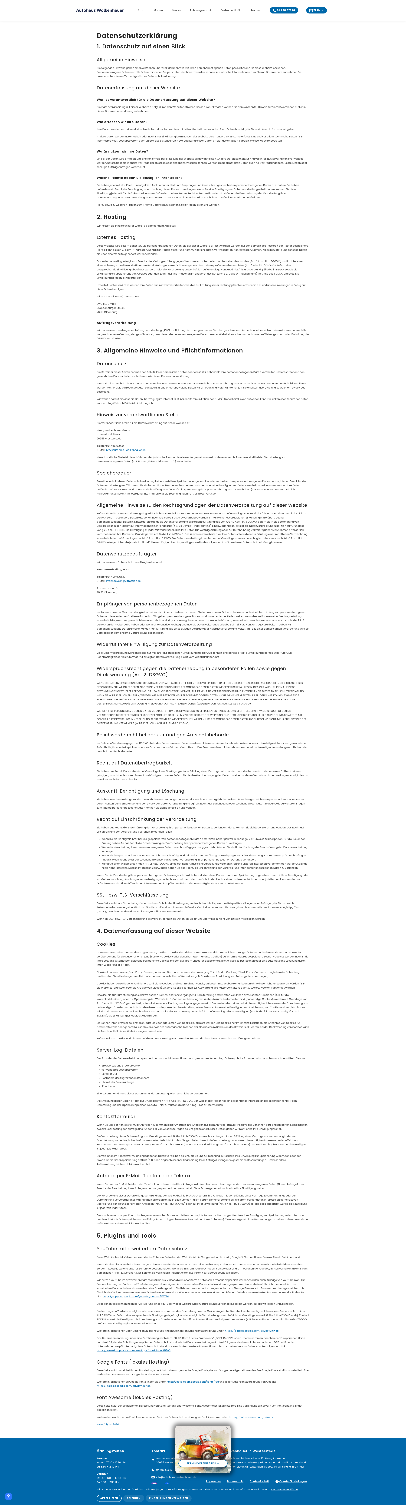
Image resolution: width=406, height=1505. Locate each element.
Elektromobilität (230, 10)
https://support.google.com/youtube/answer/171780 (136, 1296)
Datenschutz (235, 1481)
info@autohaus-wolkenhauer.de (126, 450)
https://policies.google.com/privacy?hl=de (252, 1331)
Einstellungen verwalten (168, 1498)
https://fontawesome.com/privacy (251, 1417)
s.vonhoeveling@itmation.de (123, 581)
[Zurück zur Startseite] (102, 10)
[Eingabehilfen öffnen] (8, 1496)
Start (141, 10)
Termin (318, 10)
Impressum (213, 1481)
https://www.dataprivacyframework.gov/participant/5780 (133, 1350)
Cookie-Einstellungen (293, 1481)
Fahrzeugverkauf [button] (200, 10)
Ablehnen (134, 1498)
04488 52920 (286, 10)
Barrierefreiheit (259, 1481)
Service (176, 10)
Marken (158, 10)
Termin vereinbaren (201, 1463)
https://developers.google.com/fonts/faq (193, 1382)
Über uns (255, 10)
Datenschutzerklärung (285, 1489)
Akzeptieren (109, 1498)
